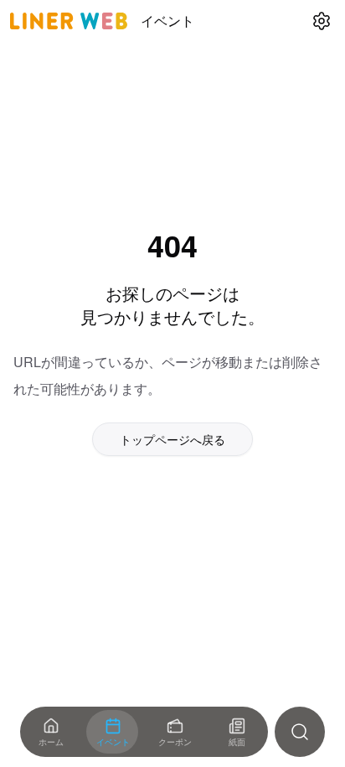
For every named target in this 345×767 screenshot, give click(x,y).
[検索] (300, 732)
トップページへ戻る (172, 439)
